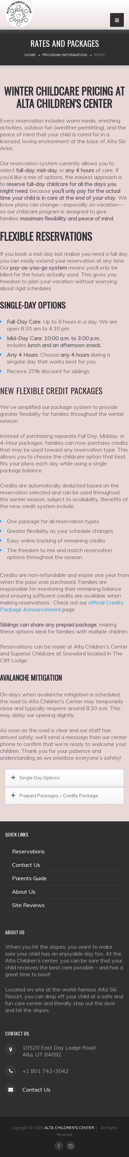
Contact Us (26, 864)
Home (29, 55)
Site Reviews (28, 905)
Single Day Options (39, 777)
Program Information (64, 55)
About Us (23, 891)
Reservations (28, 851)
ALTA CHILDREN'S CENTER (69, 1127)
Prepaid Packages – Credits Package (58, 795)
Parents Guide (29, 878)
